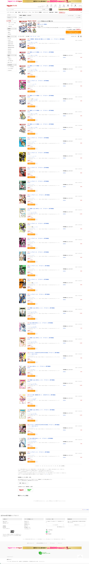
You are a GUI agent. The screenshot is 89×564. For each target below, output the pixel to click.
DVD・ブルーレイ (24, 12)
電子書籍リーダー (27, 527)
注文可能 (9, 30)
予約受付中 (9, 34)
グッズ (33, 12)
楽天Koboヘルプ (5, 522)
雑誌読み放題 (51, 12)
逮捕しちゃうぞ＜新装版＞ (34, 42)
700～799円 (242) (10, 60)
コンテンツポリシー (6, 528)
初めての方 (75, 6)
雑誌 (16, 12)
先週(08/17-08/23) (10, 43)
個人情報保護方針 (25, 561)
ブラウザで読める (10, 68)
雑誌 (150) (10, 26)
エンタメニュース (45, 12)
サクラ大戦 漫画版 (33, 399)
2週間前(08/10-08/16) (11, 45)
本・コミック (12, 12)
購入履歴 (64, 6)
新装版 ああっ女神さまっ (34, 312)
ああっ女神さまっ (33, 369)
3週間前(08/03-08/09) (11, 47)
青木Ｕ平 (29, 439)
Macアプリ (26, 525)
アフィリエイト (52, 543)
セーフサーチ (70, 15)
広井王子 (31, 396)
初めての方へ (5, 521)
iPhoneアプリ (26, 521)
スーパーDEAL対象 (11, 66)
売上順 (31, 36)
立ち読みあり (10, 70)
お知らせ (51, 6)
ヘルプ (72, 6)
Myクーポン (55, 6)
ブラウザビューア (27, 528)
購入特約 (4, 527)
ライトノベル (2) (11, 24)
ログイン (43, 5)
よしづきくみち (33, 324)
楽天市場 (80, 5)
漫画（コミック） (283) (12, 22)
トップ (8, 12)
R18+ (81, 12)
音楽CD (19, 12)
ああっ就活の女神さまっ (34, 327)
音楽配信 (56, 12)
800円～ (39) (10, 62)
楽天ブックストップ (30, 543)
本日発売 (9, 40)
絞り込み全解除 (78, 17)
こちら (47, 474)
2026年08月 (9, 49)
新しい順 (34, 36)
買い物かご (47, 6)
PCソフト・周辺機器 (38, 12)
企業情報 (20, 561)
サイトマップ (60, 543)
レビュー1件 (34, 141)
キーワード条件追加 (77, 15)
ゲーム (30, 12)
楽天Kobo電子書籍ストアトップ (42, 543)
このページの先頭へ (86, 509)
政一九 (29, 396)
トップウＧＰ (32, 142)
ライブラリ (67, 6)
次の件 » (63, 465)
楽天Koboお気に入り (59, 7)
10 (59, 465)
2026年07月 (9, 51)
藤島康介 (29, 40)
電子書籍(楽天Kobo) (62, 12)
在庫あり (9, 32)
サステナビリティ (42, 561)
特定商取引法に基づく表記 (33, 561)
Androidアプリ (26, 522)
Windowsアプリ (27, 524)
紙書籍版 (64, 57)
